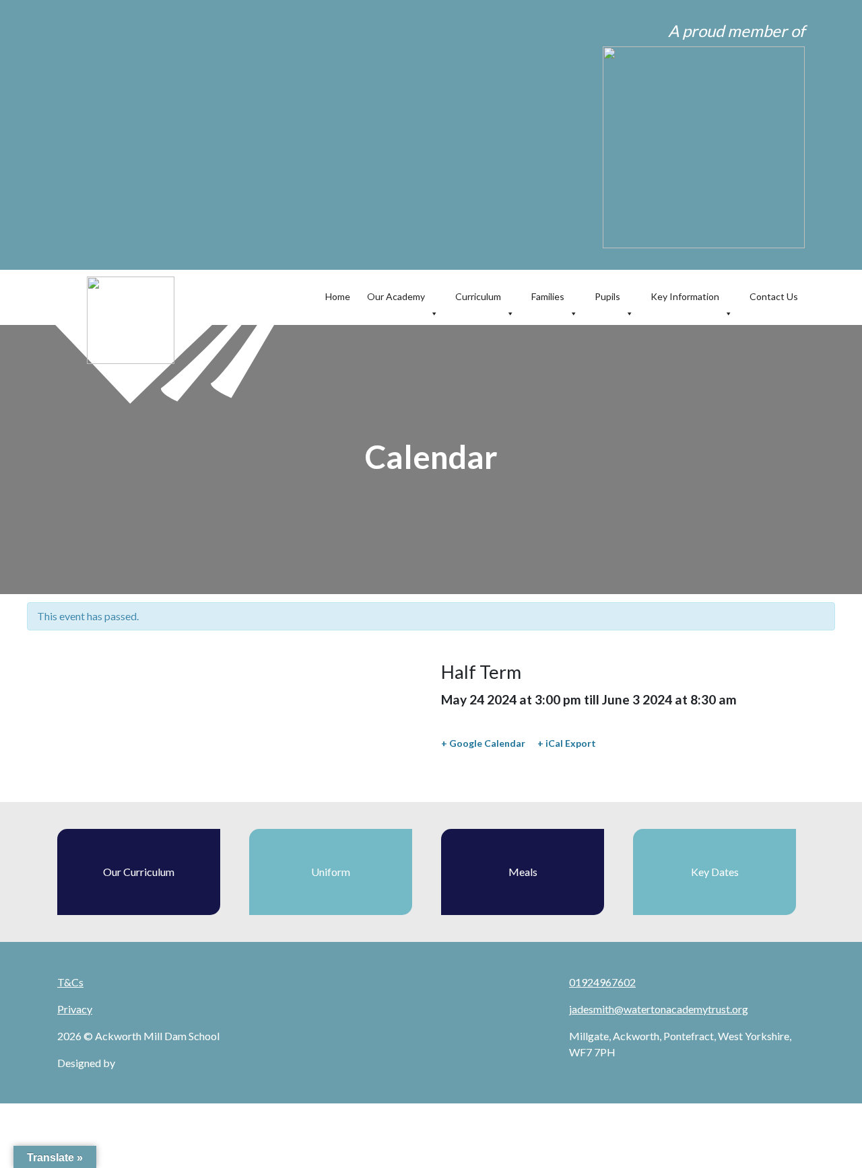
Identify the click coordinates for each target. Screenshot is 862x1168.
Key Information (685, 296)
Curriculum (478, 296)
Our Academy (396, 296)
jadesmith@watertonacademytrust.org (658, 1008)
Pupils (607, 296)
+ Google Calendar (483, 743)
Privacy (74, 1008)
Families (547, 296)
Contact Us (774, 296)
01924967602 (602, 982)
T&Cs (70, 982)
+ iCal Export (566, 743)
